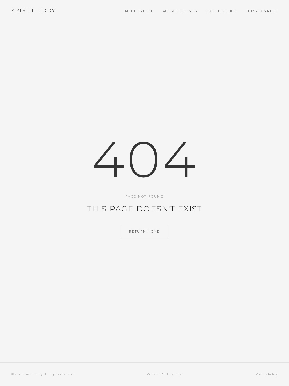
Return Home (144, 231)
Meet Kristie (139, 11)
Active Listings (180, 11)
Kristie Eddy (33, 10)
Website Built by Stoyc (165, 374)
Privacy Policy (267, 374)
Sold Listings (221, 11)
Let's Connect (262, 11)
